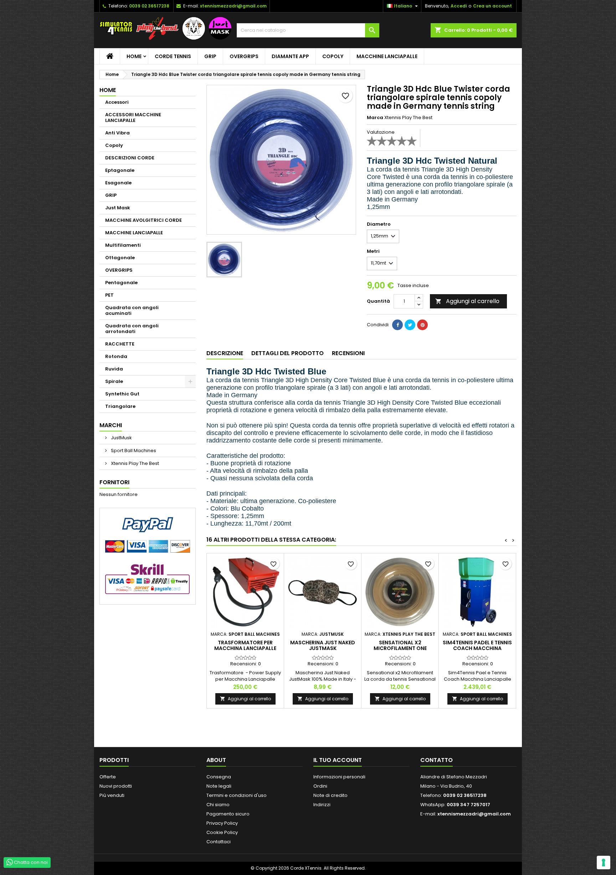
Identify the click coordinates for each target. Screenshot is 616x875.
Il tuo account (337, 760)
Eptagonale (119, 170)
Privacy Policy (222, 823)
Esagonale (118, 182)
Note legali (218, 786)
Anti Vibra (117, 132)
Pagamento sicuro (228, 813)
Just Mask (117, 207)
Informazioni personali (339, 776)
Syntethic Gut (122, 393)
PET (109, 295)
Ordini (320, 786)
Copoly (332, 56)
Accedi (459, 6)
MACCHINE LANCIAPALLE (386, 56)
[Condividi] (397, 324)
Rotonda (116, 356)
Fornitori (114, 482)
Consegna (218, 776)
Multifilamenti (123, 245)
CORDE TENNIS (173, 56)
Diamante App (290, 56)
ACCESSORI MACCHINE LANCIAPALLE (133, 117)
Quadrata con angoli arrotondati (132, 328)
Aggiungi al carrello (467, 301)
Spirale (114, 381)
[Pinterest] (422, 324)
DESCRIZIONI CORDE (129, 157)
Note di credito (330, 795)
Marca (375, 117)
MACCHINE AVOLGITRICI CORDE (143, 220)
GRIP (210, 56)
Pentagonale (121, 282)
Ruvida (114, 368)
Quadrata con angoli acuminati (132, 310)
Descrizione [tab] (224, 353)
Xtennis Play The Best (134, 463)
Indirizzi (321, 804)
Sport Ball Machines (133, 450)
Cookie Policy (222, 832)
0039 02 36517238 (149, 6)
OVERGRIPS (244, 56)
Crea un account (492, 6)
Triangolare (120, 406)
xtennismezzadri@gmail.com (233, 6)
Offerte (107, 776)
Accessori (117, 102)
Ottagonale (120, 257)
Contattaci (218, 841)
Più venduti (111, 795)
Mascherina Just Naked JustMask (322, 645)
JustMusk (121, 437)
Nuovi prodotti (115, 786)
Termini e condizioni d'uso (236, 795)
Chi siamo (218, 804)
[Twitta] (410, 324)
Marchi (110, 425)
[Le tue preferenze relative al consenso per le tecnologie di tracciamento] (603, 862)
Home (134, 56)
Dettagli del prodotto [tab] (287, 353)
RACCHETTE (119, 344)
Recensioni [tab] (348, 353)
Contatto (436, 760)
